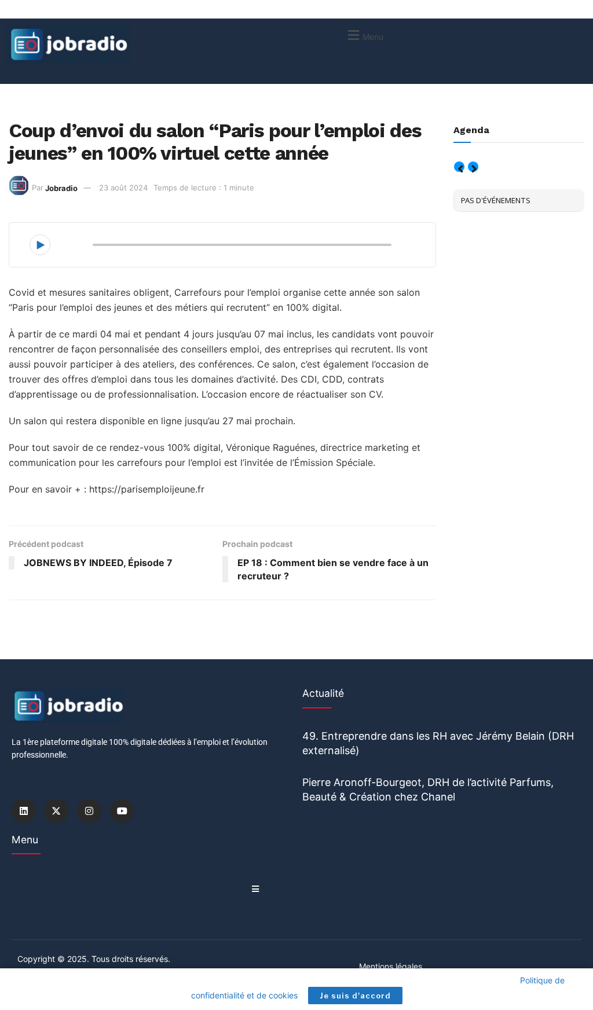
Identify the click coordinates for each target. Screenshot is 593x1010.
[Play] (40, 244)
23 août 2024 (123, 187)
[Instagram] (89, 811)
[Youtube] (122, 811)
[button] (364, 35)
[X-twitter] (57, 811)
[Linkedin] (24, 811)
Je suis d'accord (355, 995)
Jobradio (61, 187)
